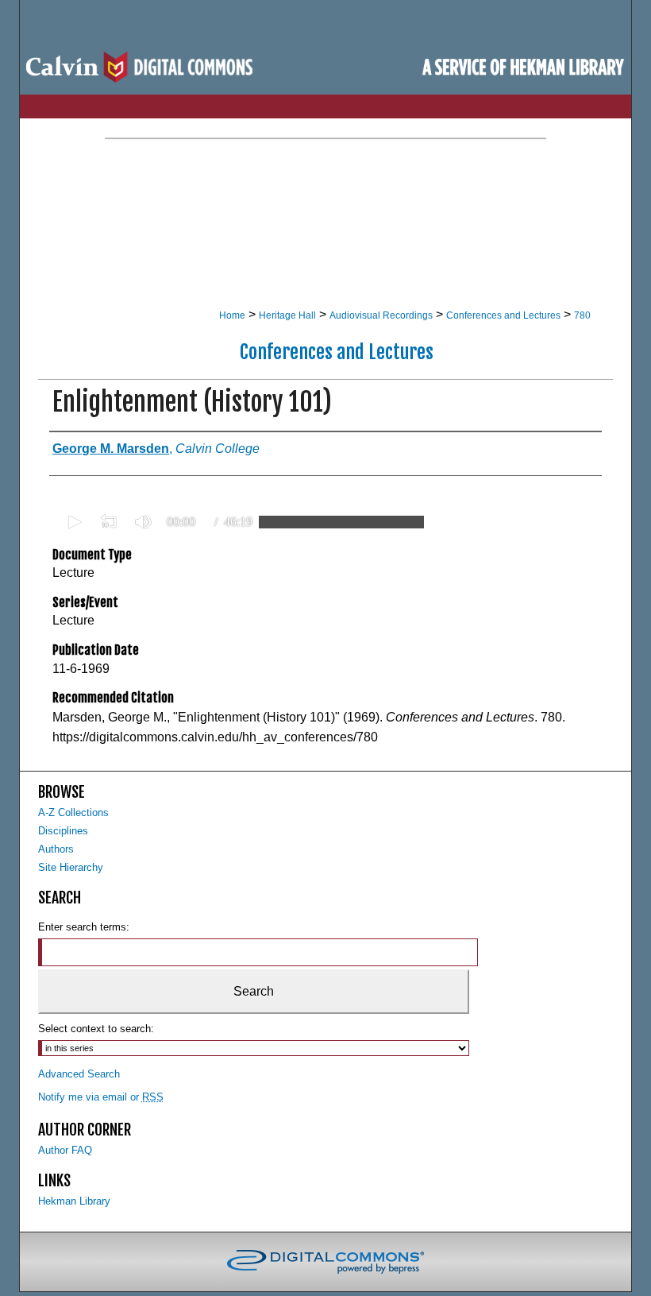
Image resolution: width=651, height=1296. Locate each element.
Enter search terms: (83, 927)
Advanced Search (79, 1074)
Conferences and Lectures (503, 315)
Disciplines (63, 831)
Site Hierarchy (70, 867)
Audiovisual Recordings (381, 315)
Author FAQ (65, 1150)
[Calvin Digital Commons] (326, 67)
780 (582, 315)
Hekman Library (74, 1201)
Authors (56, 849)
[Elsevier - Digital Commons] (325, 1262)
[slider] (341, 522)
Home (232, 315)
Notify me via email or (101, 1097)
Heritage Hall (287, 315)
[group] (142, 522)
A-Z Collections (73, 812)
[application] (239, 522)
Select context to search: (96, 1029)
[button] (73, 522)
